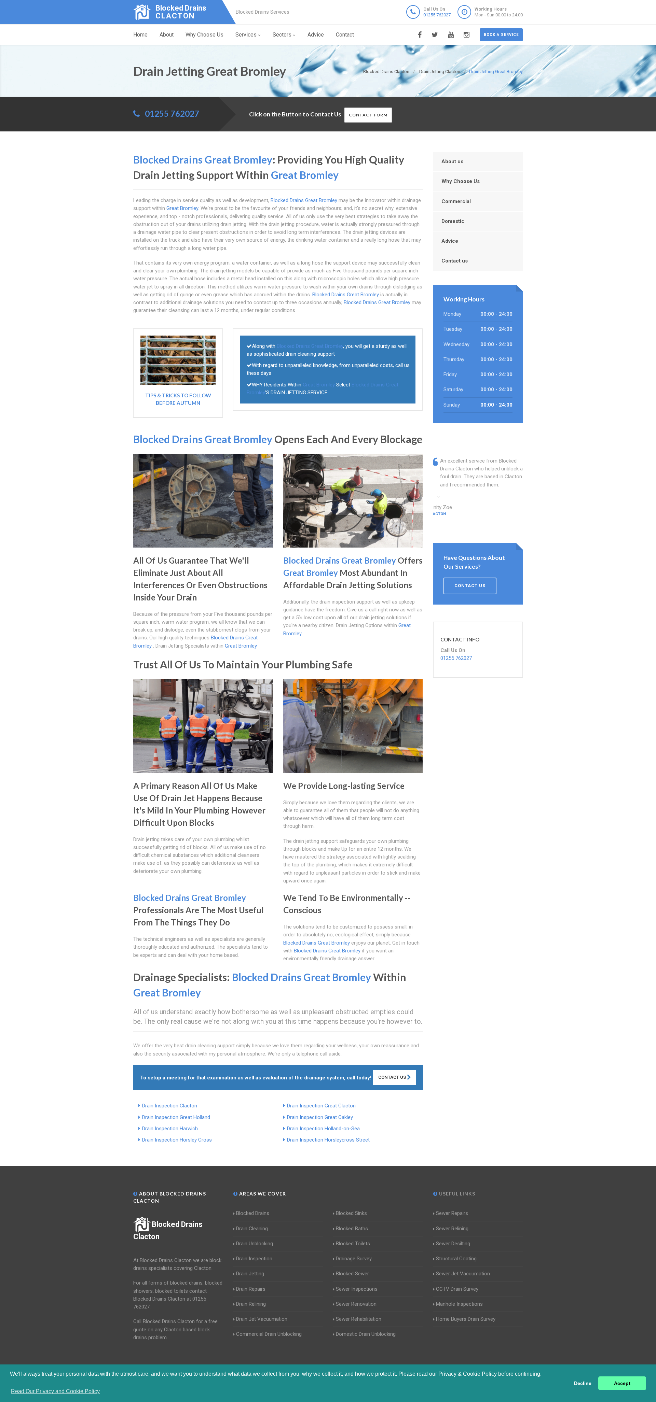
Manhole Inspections (459, 1304)
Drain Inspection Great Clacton (321, 1106)
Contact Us (392, 1077)
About (167, 34)
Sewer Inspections (357, 1289)
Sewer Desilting (453, 1244)
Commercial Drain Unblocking (269, 1334)
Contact (345, 34)
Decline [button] (582, 1383)
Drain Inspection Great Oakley (320, 1117)
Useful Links (456, 1193)
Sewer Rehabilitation (358, 1319)
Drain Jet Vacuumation (261, 1319)
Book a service (501, 34)
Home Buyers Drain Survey (465, 1319)
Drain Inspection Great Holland (176, 1117)
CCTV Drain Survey (457, 1289)
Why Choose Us (204, 34)
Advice (316, 34)
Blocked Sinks (351, 1213)
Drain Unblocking (254, 1244)
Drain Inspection (254, 1259)
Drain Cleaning (252, 1229)
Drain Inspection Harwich (170, 1128)
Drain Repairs (250, 1289)
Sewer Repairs (452, 1213)
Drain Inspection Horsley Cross (177, 1140)
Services (246, 34)
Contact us (454, 261)
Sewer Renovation (356, 1304)
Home (140, 34)
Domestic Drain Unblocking (366, 1334)
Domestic (452, 221)
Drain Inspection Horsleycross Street (328, 1140)
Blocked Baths (352, 1229)
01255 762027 (437, 14)
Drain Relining (251, 1304)
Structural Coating (456, 1259)
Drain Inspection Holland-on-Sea (323, 1128)
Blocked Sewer (352, 1274)
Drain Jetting (250, 1274)
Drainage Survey (354, 1259)
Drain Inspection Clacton (169, 1106)
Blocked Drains (252, 1213)
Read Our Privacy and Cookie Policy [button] (55, 1391)
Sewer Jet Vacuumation (463, 1274)
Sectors (282, 34)
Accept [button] (622, 1383)
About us (452, 161)
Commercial (456, 201)
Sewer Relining (452, 1229)
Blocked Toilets (353, 1244)
